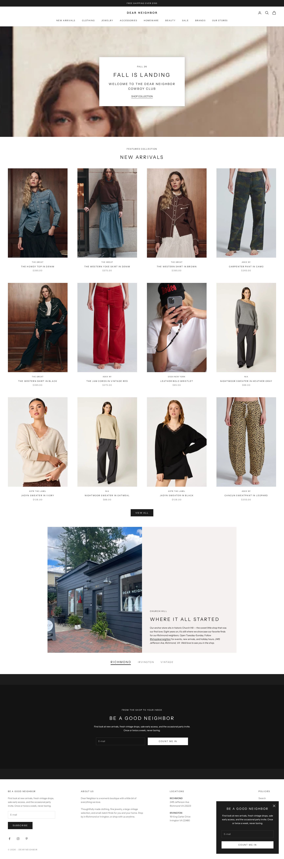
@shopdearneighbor (160, 639)
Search (262, 798)
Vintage (167, 662)
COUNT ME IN (247, 844)
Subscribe (20, 825)
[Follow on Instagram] (18, 838)
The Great (37, 262)
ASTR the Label (37, 491)
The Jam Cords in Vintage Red (107, 381)
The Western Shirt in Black (37, 381)
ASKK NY (246, 262)
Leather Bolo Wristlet (176, 381)
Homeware (151, 20)
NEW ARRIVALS (65, 20)
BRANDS (200, 20)
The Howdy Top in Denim (38, 266)
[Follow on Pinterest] (26, 838)
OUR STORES (220, 20)
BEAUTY (170, 20)
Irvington (146, 662)
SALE (185, 20)
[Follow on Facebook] (9, 838)
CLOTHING (88, 20)
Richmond (121, 662)
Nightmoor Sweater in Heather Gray (246, 381)
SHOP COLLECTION (142, 96)
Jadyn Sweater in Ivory (37, 495)
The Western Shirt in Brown (177, 266)
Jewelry (107, 20)
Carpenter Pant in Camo (246, 266)
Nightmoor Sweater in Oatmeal (107, 495)
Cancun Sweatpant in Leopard (246, 495)
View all (142, 512)
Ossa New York (176, 377)
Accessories (128, 20)
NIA (246, 377)
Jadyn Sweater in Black (177, 495)
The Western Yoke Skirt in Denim (107, 266)
